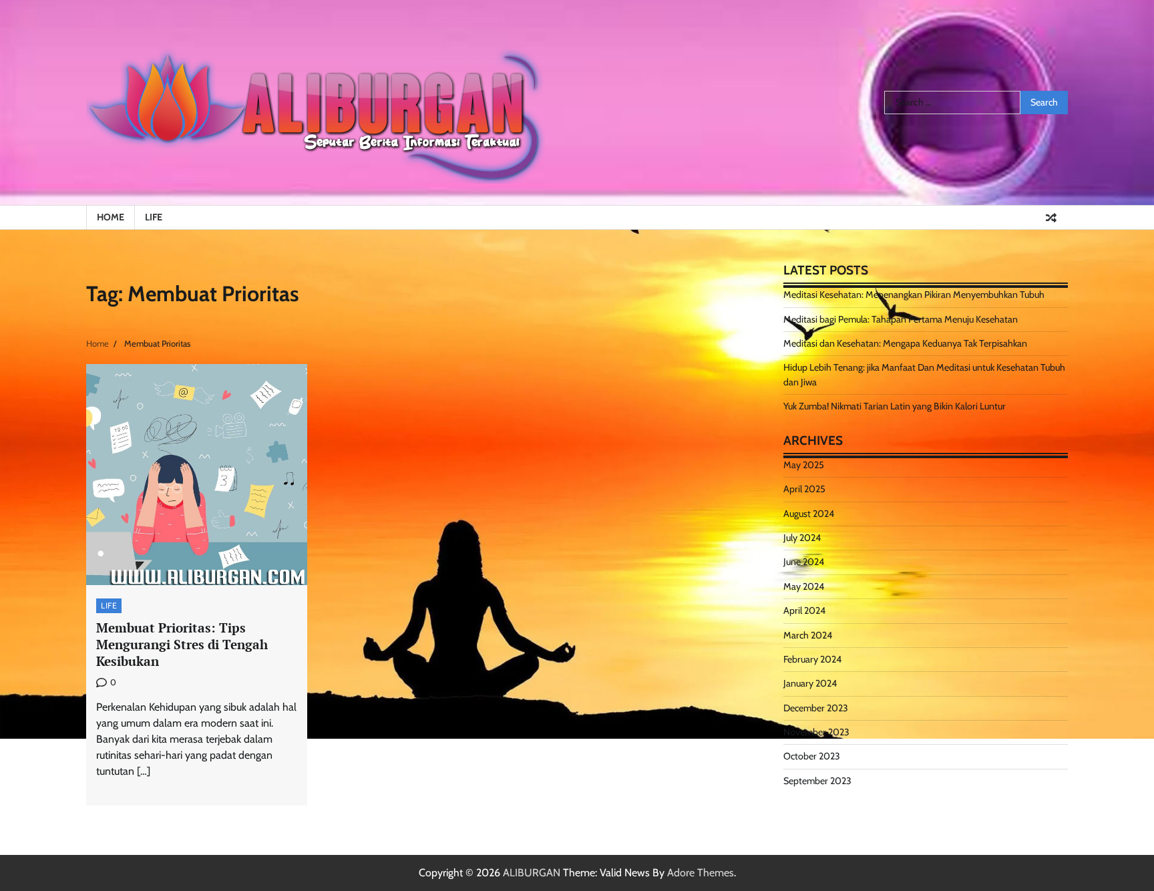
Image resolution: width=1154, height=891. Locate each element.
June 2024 (803, 562)
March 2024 (807, 635)
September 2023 (817, 781)
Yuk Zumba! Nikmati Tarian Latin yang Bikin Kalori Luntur (894, 406)
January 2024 (810, 683)
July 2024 (802, 538)
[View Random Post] (1051, 218)
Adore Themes (700, 872)
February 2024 (812, 659)
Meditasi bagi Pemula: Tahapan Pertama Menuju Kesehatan (900, 319)
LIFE (153, 217)
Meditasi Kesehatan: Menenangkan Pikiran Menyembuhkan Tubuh (913, 295)
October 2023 (811, 756)
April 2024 (804, 610)
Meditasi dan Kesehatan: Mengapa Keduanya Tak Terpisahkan (905, 343)
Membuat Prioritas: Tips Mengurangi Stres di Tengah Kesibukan (182, 644)
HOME (110, 217)
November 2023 (816, 732)
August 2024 (808, 514)
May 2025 (803, 465)
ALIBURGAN (531, 872)
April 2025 (804, 489)
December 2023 (815, 708)
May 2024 (803, 586)
